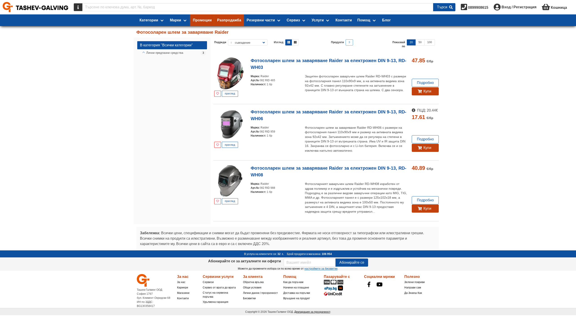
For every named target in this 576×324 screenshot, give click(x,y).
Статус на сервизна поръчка (215, 294)
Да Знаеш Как (413, 293)
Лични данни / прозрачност (260, 293)
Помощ (363, 20)
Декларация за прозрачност (312, 311)
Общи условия (252, 287)
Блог (386, 20)
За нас (181, 282)
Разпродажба (229, 20)
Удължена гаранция (215, 302)
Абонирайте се (351, 262)
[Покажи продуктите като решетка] (295, 42)
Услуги (318, 20)
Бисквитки (249, 298)
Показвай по (398, 44)
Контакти (343, 20)
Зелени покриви (414, 282)
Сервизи (208, 282)
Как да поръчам (293, 282)
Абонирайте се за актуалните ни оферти (244, 261)
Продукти (337, 42)
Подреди (220, 42)
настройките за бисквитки (321, 268)
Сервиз (293, 20)
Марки (175, 20)
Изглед (279, 42)
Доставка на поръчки (296, 293)
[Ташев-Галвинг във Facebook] (369, 284)
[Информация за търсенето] (78, 7)
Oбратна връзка (253, 282)
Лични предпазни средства (164, 52)
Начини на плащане (296, 287)
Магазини (183, 293)
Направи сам (412, 287)
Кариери (182, 287)
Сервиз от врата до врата (219, 287)
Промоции (202, 20)
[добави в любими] (217, 94)
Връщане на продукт (296, 298)
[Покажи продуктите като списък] (288, 42)
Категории (149, 20)
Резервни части (261, 20)
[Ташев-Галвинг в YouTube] (380, 284)
